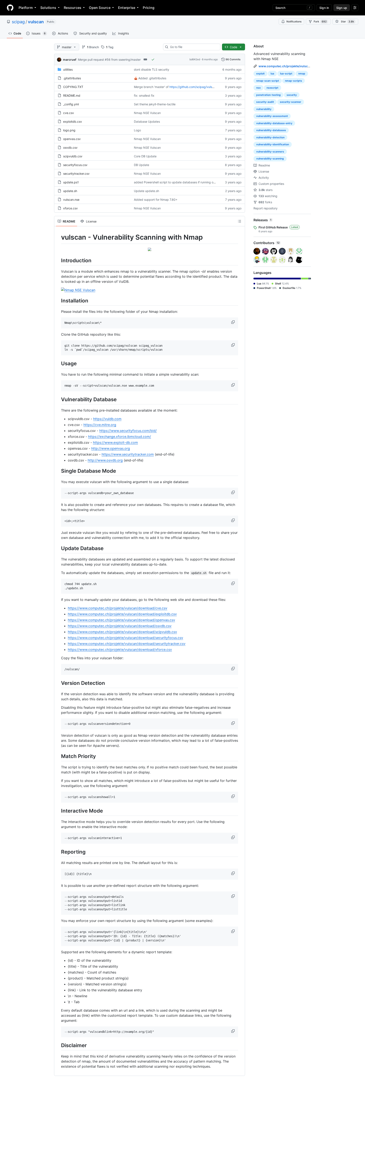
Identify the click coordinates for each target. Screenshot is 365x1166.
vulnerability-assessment (272, 116)
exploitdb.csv (72, 121)
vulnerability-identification (272, 144)
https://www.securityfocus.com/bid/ (128, 430)
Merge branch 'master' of (151, 87)
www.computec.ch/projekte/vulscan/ (285, 66)
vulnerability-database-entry (274, 123)
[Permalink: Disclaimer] (58, 1045)
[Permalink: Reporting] (58, 852)
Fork (320, 21)
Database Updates (147, 121)
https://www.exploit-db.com (115, 442)
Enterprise (126, 7)
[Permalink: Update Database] (58, 548)
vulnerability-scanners (270, 151)
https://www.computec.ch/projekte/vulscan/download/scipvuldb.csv (122, 632)
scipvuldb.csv (72, 156)
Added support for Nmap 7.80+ (155, 199)
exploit (260, 73)
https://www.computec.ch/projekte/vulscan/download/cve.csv (117, 608)
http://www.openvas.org (110, 448)
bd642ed (194, 59)
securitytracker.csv (76, 173)
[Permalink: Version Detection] (58, 683)
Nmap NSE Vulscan (147, 113)
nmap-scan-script (267, 80)
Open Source (99, 7)
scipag (18, 21)
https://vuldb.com (107, 419)
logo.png (69, 130)
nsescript (272, 87)
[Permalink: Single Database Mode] (58, 471)
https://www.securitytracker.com (128, 454)
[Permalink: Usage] (58, 363)
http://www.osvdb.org (105, 460)
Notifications (293, 21)
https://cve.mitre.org (99, 425)
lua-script (286, 73)
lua (272, 73)
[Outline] (239, 221)
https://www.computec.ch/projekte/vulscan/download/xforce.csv (120, 649)
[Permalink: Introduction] (58, 260)
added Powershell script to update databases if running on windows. (181, 182)
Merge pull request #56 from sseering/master (109, 59)
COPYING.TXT (73, 87)
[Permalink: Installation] (58, 301)
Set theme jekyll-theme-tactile (155, 104)
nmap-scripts (293, 80)
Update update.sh (146, 191)
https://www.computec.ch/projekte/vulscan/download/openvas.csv (121, 620)
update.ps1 (71, 182)
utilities (68, 69)
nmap (301, 73)
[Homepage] (10, 7)
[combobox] (193, 47)
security (292, 94)
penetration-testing (268, 94)
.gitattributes (72, 78)
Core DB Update (145, 156)
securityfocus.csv (75, 165)
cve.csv (68, 113)
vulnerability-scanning (270, 158)
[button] (233, 322)
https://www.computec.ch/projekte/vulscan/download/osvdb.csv (120, 626)
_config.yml (71, 104)
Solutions (48, 7)
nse (258, 87)
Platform (26, 7)
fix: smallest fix (144, 95)
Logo (137, 130)
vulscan (36, 21)
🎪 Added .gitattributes (150, 78)
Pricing (148, 7)
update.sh (70, 191)
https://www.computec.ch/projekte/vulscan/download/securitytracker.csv (126, 643)
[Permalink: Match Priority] (58, 756)
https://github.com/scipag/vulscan (193, 87)
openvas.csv (72, 139)
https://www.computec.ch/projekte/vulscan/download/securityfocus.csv (125, 638)
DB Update (141, 165)
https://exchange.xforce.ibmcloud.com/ (119, 436)
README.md (71, 95)
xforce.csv (70, 208)
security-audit (265, 101)
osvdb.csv (70, 147)
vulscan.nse (71, 199)
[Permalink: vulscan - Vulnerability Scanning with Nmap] (58, 237)
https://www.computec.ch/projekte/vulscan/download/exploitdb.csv (122, 614)
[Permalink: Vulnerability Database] (58, 399)
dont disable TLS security (151, 69)
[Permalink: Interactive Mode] (58, 811)
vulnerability (263, 109)
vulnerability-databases (271, 130)
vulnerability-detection (270, 137)
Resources (72, 7)
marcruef (69, 59)
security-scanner (290, 101)
